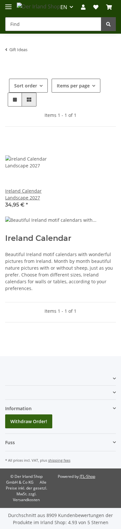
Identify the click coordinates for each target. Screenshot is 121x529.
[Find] (108, 24)
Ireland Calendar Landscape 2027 (23, 194)
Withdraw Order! (28, 421)
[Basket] (109, 7)
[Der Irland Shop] (38, 6)
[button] (83, 7)
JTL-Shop (87, 476)
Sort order (25, 86)
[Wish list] (95, 7)
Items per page (73, 86)
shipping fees (59, 460)
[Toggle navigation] (8, 4)
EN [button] (63, 7)
